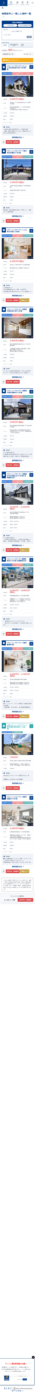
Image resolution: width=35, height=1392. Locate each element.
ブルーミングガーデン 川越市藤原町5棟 (17, 643)
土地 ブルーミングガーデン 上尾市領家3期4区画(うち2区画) (17, 727)
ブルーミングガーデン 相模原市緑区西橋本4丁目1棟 (17, 391)
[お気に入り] (4, 142)
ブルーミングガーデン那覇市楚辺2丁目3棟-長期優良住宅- (17, 560)
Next (31, 95)
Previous (29, 95)
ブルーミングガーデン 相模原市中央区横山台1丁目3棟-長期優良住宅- (17, 475)
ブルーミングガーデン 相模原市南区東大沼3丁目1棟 (17, 310)
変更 (29, 37)
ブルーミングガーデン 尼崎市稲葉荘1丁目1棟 (17, 798)
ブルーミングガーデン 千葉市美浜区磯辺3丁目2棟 (17, 152)
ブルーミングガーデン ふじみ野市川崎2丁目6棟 (17, 230)
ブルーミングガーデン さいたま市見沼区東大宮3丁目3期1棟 (17, 67)
